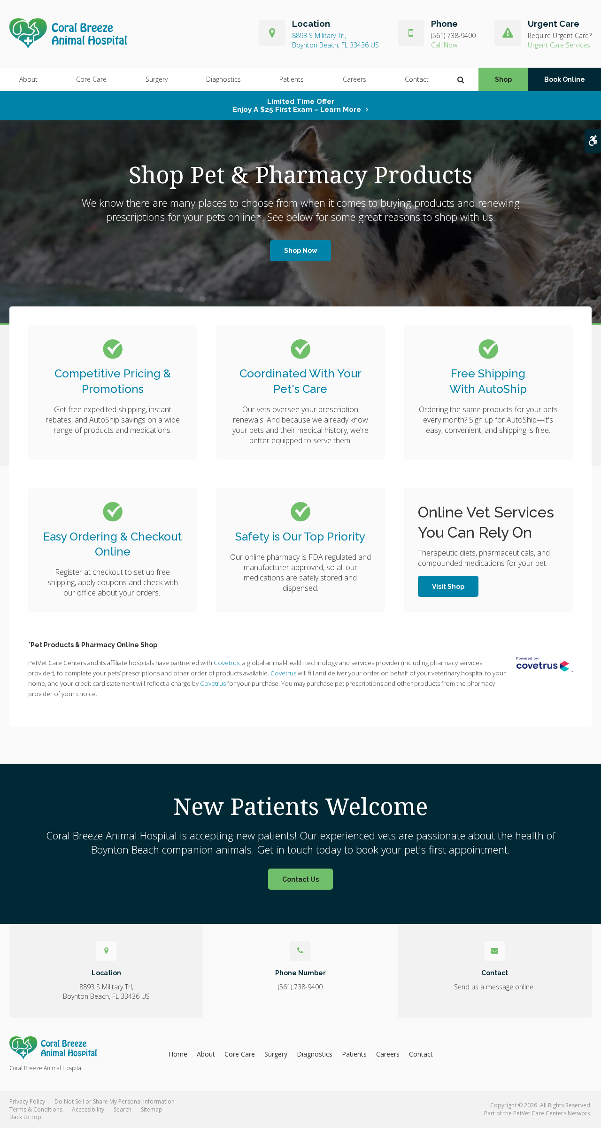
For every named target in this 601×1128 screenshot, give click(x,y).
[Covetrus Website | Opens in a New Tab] (544, 664)
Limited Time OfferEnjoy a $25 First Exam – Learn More (297, 106)
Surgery (157, 79)
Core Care (91, 79)
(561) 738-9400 (453, 35)
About (28, 79)
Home (178, 1054)
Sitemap (151, 1109)
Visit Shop (448, 586)
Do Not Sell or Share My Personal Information (114, 1101)
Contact (417, 79)
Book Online (564, 79)
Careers (354, 79)
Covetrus (226, 662)
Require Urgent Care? (560, 35)
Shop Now (300, 250)
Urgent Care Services (559, 44)
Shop (503, 79)
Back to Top (25, 1117)
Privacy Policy (27, 1101)
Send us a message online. (494, 986)
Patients (291, 79)
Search (122, 1109)
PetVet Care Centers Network (551, 1113)
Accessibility (88, 1109)
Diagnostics (223, 79)
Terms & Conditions (35, 1109)
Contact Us (300, 879)
